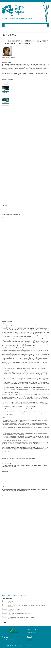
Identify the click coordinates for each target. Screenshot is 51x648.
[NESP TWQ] (25, 12)
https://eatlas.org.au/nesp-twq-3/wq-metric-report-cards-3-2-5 (14, 595)
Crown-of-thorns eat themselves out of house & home (19, 613)
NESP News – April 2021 (13, 601)
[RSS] (31, 640)
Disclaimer (16, 645)
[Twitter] (29, 640)
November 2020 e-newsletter (14, 609)
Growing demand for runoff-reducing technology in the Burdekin (21, 617)
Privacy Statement (23, 645)
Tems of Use (30, 645)
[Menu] (3, 29)
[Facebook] (27, 640)
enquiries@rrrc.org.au (32, 633)
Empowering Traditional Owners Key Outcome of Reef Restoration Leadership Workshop (26, 605)
